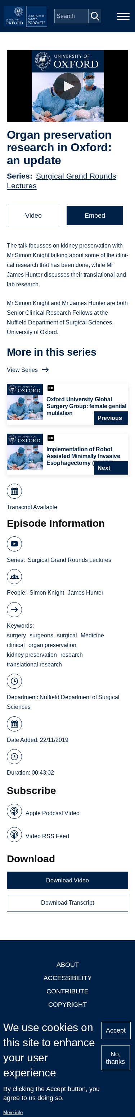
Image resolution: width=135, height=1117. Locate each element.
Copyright (67, 1004)
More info (13, 1112)
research (71, 655)
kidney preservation (32, 655)
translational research (34, 664)
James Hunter (85, 593)
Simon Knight (47, 593)
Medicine (92, 635)
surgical (67, 635)
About (68, 964)
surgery (16, 635)
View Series (22, 370)
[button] (67, 86)
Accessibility (68, 978)
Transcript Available (32, 507)
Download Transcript (67, 903)
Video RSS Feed (47, 836)
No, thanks (115, 1058)
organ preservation (52, 645)
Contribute (67, 991)
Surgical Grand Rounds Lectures (69, 560)
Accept (116, 1030)
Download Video (67, 880)
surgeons (41, 635)
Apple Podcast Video (53, 813)
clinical (16, 645)
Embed (95, 215)
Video (33, 215)
